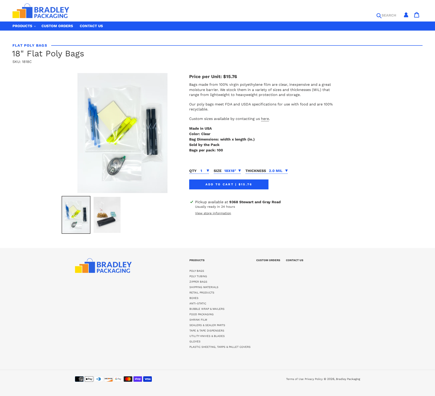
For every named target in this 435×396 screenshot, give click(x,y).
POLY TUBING (198, 276)
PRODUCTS (197, 260)
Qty (193, 171)
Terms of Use (295, 379)
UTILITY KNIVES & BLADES (207, 336)
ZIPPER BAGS (198, 281)
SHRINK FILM (198, 319)
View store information (213, 213)
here (265, 119)
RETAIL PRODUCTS (201, 292)
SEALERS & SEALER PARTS (207, 325)
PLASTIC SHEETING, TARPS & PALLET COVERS (220, 346)
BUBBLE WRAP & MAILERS (207, 308)
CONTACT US (294, 260)
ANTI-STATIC (197, 303)
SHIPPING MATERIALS (203, 287)
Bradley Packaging (348, 379)
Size (218, 171)
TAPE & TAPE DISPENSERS (206, 330)
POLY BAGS (196, 270)
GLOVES (195, 341)
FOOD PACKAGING (201, 314)
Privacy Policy (314, 379)
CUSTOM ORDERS (268, 260)
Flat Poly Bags (29, 45)
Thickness (255, 171)
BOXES (193, 298)
